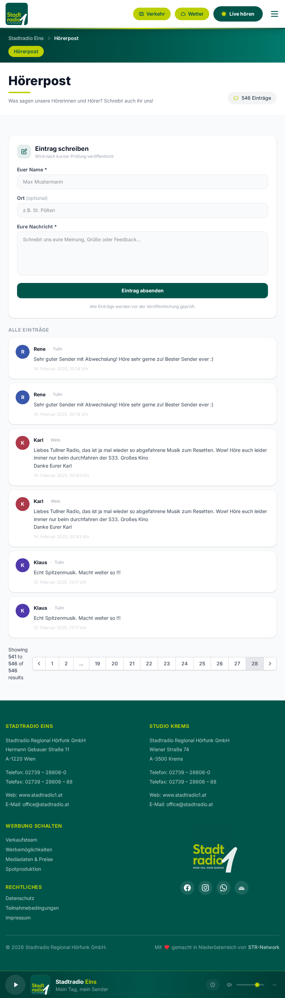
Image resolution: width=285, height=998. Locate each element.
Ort (32, 198)
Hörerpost (26, 51)
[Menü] (274, 14)
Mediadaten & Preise (29, 859)
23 (167, 663)
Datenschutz (20, 898)
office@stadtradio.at (46, 804)
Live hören (241, 14)
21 (132, 663)
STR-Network (263, 947)
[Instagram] (205, 888)
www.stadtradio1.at (41, 795)
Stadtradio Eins (26, 38)
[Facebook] (187, 888)
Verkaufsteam (21, 840)
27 (237, 663)
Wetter (196, 14)
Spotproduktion (23, 869)
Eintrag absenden (143, 290)
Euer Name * (32, 169)
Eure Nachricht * (37, 226)
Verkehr (155, 14)
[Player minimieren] (274, 985)
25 (202, 663)
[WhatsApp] (223, 888)
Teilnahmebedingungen (32, 908)
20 (115, 663)
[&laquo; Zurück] (39, 663)
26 (220, 663)
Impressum (18, 917)
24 (184, 663)
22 (149, 663)
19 (97, 663)
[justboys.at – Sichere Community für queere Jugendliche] (242, 888)
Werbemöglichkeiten (29, 849)
